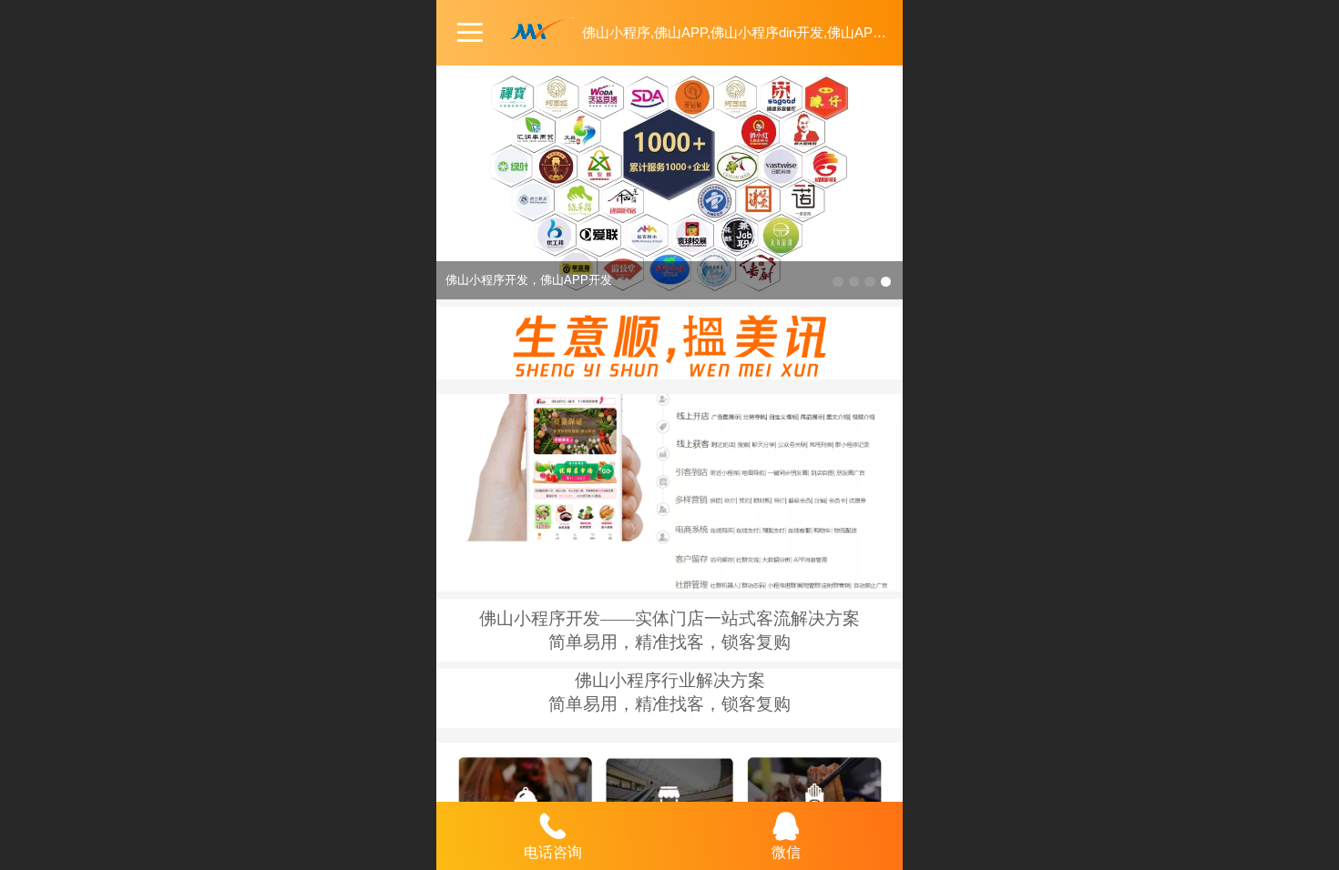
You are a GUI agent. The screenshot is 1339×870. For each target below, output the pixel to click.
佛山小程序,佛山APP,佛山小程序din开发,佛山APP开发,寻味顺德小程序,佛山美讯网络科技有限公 (872, 32)
